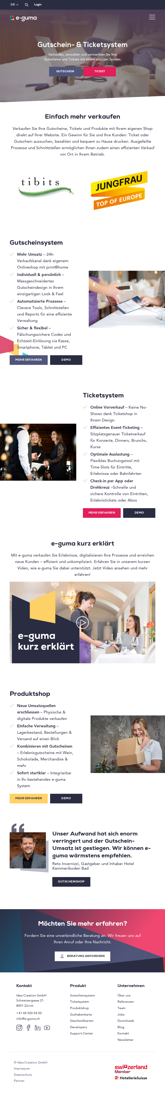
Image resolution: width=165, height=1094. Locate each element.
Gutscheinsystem (82, 995)
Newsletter (126, 1040)
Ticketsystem (79, 1001)
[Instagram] (20, 1027)
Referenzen (126, 1001)
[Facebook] (29, 1027)
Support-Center (81, 1033)
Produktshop (79, 1008)
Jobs (121, 1014)
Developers (78, 1027)
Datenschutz (23, 1075)
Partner (19, 1081)
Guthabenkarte (81, 1014)
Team (122, 1008)
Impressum (22, 1068)
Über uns (124, 995)
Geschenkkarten (82, 1021)
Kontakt (123, 1033)
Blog (121, 1027)
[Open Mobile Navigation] (152, 17)
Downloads (126, 1021)
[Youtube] (48, 1027)
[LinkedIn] (38, 1027)
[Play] (82, 622)
